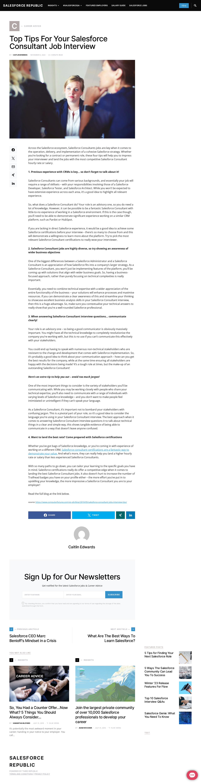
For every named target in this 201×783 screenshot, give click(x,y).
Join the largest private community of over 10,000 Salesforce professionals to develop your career (104, 714)
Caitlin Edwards (20, 55)
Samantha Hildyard (21, 723)
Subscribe (114, 594)
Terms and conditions (21, 774)
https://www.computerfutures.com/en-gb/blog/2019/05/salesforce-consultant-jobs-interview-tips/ (81, 502)
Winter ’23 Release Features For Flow (156, 684)
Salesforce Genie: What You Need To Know (159, 715)
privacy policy (42, 774)
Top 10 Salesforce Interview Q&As (156, 700)
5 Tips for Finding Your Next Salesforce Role (159, 654)
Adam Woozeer (85, 728)
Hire (184, 5)
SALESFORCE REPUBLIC (23, 5)
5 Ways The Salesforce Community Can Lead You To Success (159, 671)
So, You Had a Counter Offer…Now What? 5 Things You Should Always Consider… (38, 712)
